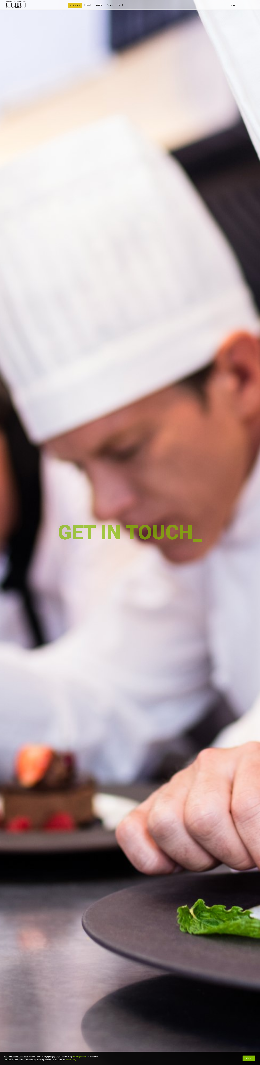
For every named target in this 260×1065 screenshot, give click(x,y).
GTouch (87, 5)
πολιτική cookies (79, 1057)
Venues (110, 5)
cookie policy (71, 1060)
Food (120, 5)
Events (99, 5)
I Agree (248, 1058)
